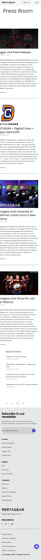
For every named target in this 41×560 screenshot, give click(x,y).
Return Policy (6, 496)
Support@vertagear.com (11, 514)
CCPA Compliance (8, 546)
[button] (36, 546)
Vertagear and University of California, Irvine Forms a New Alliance (20, 375)
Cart (36, 2)
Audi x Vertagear (8, 443)
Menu (25, 2)
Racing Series (7, 447)
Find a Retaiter (7, 474)
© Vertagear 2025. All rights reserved (16, 555)
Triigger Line (6, 451)
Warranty (5, 470)
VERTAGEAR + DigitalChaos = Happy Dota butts (21, 365)
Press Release (7, 500)
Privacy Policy (7, 534)
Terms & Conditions (9, 492)
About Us (5, 484)
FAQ (3, 466)
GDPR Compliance (8, 551)
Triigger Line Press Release (16, 357)
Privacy (4, 488)
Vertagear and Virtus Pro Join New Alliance (22, 384)
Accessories (6, 455)
